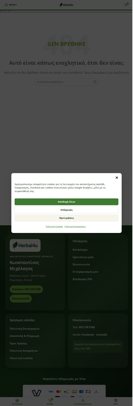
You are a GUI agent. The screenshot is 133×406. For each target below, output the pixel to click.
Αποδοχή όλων (66, 201)
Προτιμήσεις (66, 217)
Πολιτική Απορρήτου (75, 226)
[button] (116, 177)
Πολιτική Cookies (54, 226)
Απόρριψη (66, 209)
